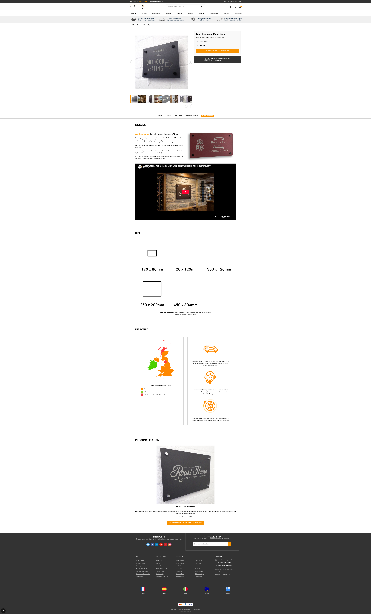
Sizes (169, 116)
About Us (226, 1)
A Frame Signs (199, 574)
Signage (168, 13)
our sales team (224, 392)
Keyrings (201, 13)
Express (226, 13)
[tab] (161, 395)
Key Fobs (198, 563)
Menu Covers (180, 560)
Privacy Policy (160, 571)
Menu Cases (156, 13)
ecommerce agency (185, 611)
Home (130, 25)
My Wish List (235, 7)
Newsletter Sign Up (162, 576)
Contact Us (234, 1)
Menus (144, 13)
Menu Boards (180, 563)
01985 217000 (143, 1)
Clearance (238, 13)
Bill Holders (179, 566)
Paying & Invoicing (141, 568)
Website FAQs (140, 563)
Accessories (214, 13)
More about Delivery (217, 60)
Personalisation (192, 116)
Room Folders (180, 574)
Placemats (179, 571)
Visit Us (158, 563)
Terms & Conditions (142, 571)
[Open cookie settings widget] (3, 610)
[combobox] (185, 7)
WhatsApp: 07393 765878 (224, 565)
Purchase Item (207, 116)
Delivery (178, 116)
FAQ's (240, 1)
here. (227, 420)
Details (160, 116)
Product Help (140, 560)
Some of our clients (162, 568)
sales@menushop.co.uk (156, 1)
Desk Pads (198, 560)
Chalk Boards (199, 571)
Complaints (139, 576)
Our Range (132, 13)
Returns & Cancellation (143, 574)
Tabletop (179, 13)
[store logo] (136, 7)
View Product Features (202, 41)
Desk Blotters (180, 576)
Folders (190, 13)
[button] (132, 62)
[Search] (202, 7)
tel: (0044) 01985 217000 (224, 562)
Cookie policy (160, 574)
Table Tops (179, 568)
